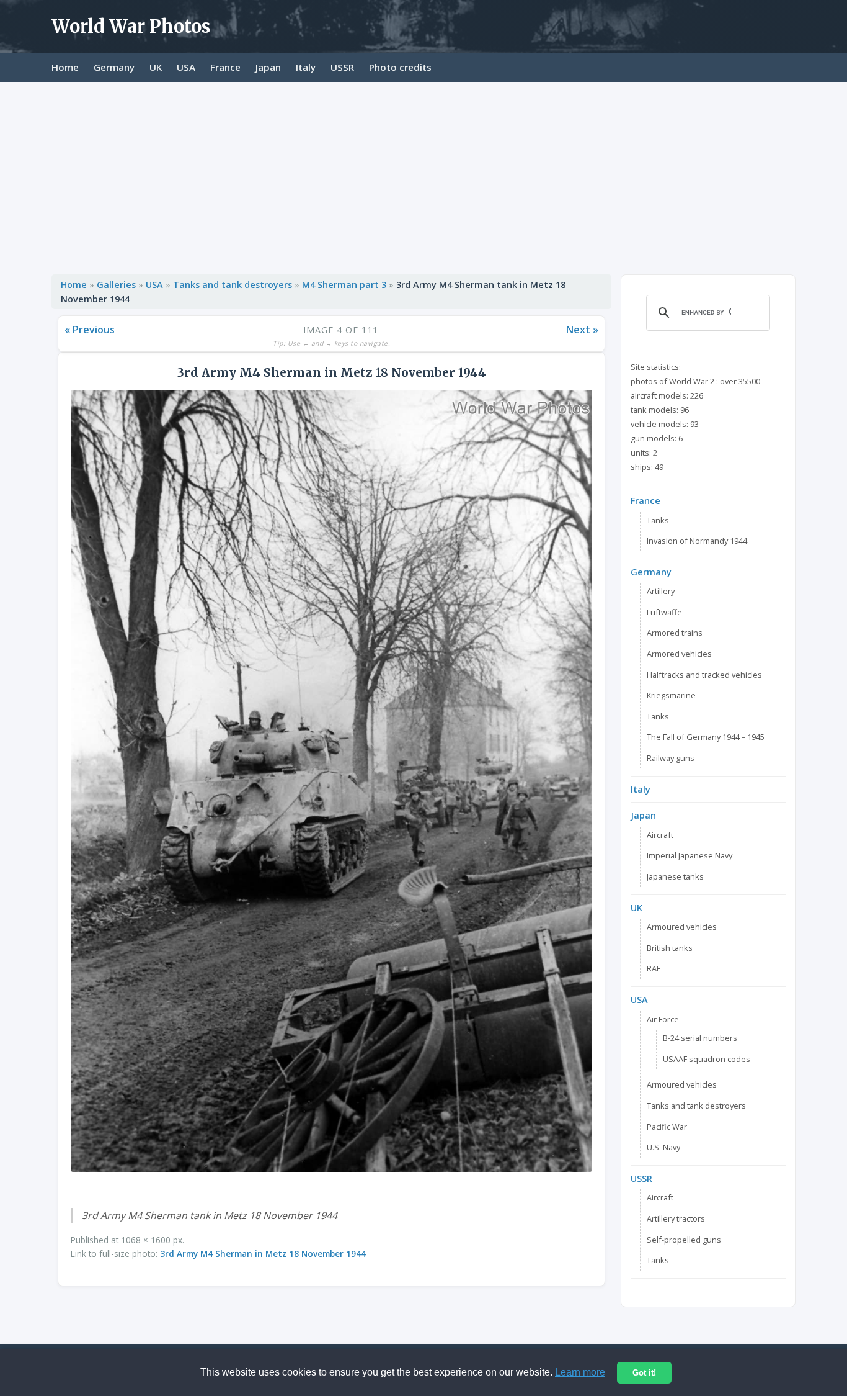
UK (155, 67)
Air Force (663, 1019)
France (225, 67)
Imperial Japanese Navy (689, 855)
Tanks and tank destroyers (232, 284)
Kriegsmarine (671, 695)
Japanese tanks (675, 876)
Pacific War (667, 1126)
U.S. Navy (663, 1147)
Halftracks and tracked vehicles (704, 674)
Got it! (644, 1372)
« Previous (89, 329)
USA (186, 67)
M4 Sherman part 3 (344, 284)
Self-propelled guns (684, 1239)
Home (65, 67)
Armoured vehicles (682, 926)
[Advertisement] (423, 175)
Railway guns (670, 757)
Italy (306, 67)
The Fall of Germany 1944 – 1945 (706, 736)
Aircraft (660, 834)
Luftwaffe (664, 612)
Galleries (116, 284)
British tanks (670, 947)
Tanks (658, 520)
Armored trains (675, 632)
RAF (653, 968)
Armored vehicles (679, 653)
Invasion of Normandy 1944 (697, 540)
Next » (582, 329)
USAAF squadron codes (706, 1059)
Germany (114, 67)
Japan (268, 67)
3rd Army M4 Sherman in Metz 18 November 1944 (263, 1253)
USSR (342, 67)
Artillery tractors (676, 1218)
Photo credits (400, 67)
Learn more (580, 1372)
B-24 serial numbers (700, 1037)
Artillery (661, 591)
